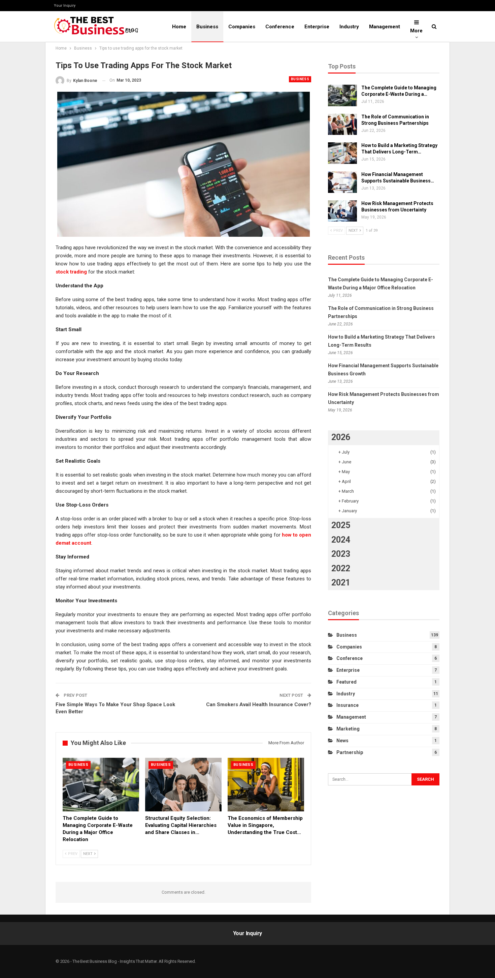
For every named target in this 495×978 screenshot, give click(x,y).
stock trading (71, 272)
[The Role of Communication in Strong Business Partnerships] (342, 124)
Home (179, 27)
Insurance (347, 705)
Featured (346, 682)
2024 (340, 540)
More (416, 31)
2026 (340, 437)
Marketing (348, 728)
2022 (340, 568)
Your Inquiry (64, 5)
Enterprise (316, 27)
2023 (340, 554)
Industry (349, 27)
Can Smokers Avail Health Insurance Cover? (258, 704)
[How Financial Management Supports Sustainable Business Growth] (342, 182)
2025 (340, 525)
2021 (340, 582)
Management (384, 27)
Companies (241, 27)
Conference (279, 27)
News (342, 740)
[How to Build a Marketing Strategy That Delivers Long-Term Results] (342, 153)
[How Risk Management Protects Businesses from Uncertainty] (342, 211)
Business (207, 27)
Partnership (349, 752)
